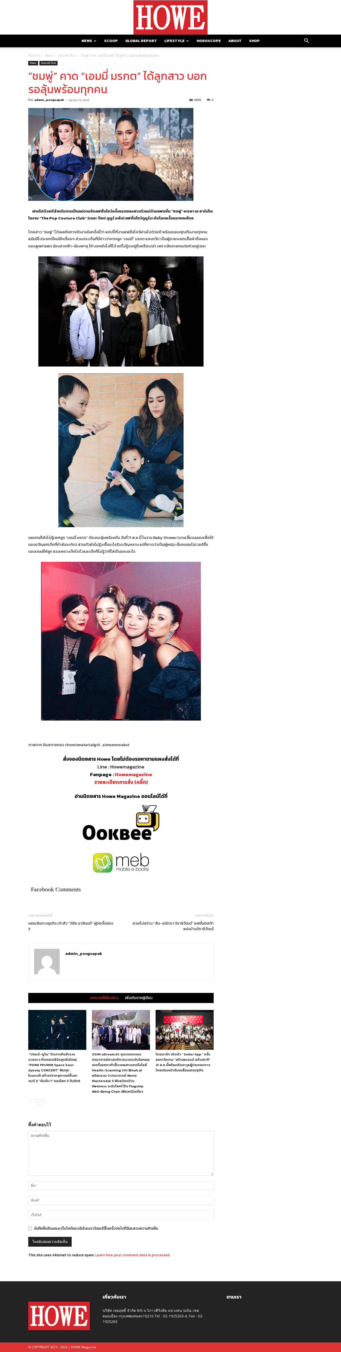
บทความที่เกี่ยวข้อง (104, 998)
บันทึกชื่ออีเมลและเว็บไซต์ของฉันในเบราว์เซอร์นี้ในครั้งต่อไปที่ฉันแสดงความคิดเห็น (96, 1228)
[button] (306, 41)
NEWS (87, 41)
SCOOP (111, 41)
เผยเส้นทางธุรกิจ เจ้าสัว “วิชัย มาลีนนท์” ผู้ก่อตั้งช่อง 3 (70, 925)
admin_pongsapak (49, 100)
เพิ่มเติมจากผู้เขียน (138, 998)
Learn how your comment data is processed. (132, 1255)
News (49, 55)
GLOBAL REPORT (141, 41)
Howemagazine (133, 774)
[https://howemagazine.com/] (170, 17)
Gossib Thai (67, 55)
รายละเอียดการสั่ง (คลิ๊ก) (121, 782)
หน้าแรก (34, 55)
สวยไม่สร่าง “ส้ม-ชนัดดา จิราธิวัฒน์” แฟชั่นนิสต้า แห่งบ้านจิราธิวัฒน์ (173, 925)
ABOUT (235, 41)
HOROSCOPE (209, 41)
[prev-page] (31, 1102)
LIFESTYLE (174, 41)
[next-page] (40, 1102)
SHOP (254, 41)
